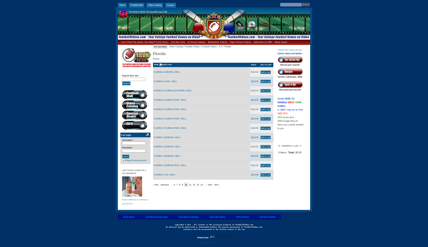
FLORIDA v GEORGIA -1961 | (167, 146)
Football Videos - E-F (212, 46)
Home (122, 5)
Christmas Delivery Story (156, 217)
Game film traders (217, 217)
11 (190, 185)
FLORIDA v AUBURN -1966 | (167, 72)
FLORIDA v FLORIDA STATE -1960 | (170, 109)
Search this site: (130, 75)
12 (194, 185)
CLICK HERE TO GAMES (289, 102)
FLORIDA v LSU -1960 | (164, 175)
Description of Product (189, 217)
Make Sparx (281, 42)
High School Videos (240, 42)
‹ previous (164, 185)
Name (156, 65)
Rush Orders (129, 217)
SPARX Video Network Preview (290, 50)
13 (198, 185)
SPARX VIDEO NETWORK (290, 54)
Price (253, 65)
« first (155, 185)
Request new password (135, 160)
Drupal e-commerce (205, 242)
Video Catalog (155, 5)
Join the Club (178, 42)
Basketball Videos (217, 42)
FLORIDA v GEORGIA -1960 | (167, 137)
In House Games (196, 42)
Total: (291, 152)
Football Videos (192, 46)
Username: (128, 140)
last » (216, 185)
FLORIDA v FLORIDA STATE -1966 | (170, 128)
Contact (170, 5)
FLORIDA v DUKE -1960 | (165, 81)
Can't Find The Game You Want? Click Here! (144, 42)
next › (210, 185)
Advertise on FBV (263, 42)
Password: (128, 148)
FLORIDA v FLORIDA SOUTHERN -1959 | (173, 90)
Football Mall (136, 5)
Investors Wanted (268, 217)
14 (201, 185)
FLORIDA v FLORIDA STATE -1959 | (170, 100)
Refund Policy (242, 217)
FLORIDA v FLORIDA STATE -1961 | (170, 119)
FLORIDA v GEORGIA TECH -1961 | (170, 165)
